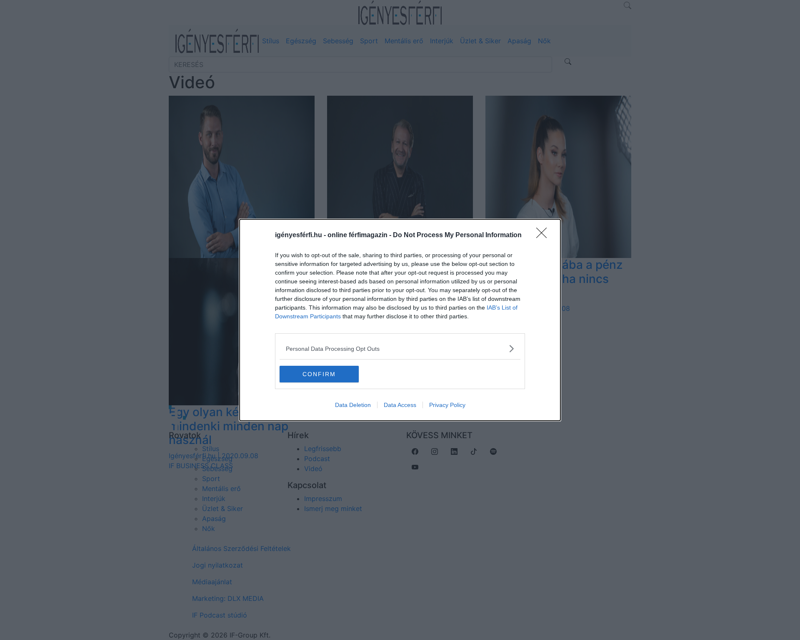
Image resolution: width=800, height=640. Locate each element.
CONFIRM (319, 374)
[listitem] (400, 348)
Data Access (400, 405)
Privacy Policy (447, 405)
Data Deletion (353, 405)
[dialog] (400, 320)
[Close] (544, 235)
